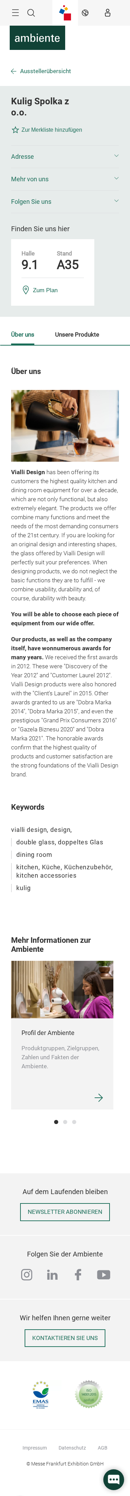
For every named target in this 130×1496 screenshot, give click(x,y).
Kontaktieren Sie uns (65, 1338)
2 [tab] (65, 1122)
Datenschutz (72, 1448)
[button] (65, 157)
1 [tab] (56, 1122)
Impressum (35, 1448)
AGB (102, 1448)
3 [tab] (74, 1122)
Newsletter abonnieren (65, 1212)
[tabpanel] (62, 1035)
